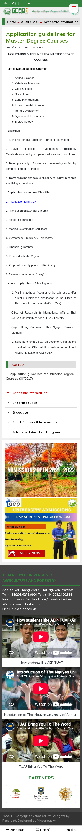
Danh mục (16, 830)
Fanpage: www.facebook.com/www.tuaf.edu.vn (37, 599)
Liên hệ (45, 830)
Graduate (20, 412)
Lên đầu (70, 830)
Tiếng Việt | (10, 3)
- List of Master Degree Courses (26, 68)
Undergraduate (24, 403)
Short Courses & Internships (34, 422)
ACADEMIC (29, 22)
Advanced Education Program (36, 432)
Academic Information (61, 22)
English (27, 3)
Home (11, 22)
